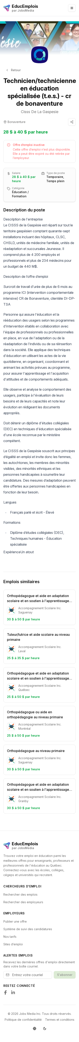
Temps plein (55, 181)
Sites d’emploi (13, 944)
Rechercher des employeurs (23, 902)
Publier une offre (15, 921)
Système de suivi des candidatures (27, 929)
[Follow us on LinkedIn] (13, 992)
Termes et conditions (59, 1019)
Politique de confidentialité (23, 1019)
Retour (16, 70)
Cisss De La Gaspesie (39, 112)
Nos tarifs (9, 936)
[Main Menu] (72, 8)
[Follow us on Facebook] (5, 992)
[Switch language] (34, 1028)
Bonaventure (16, 122)
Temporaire (54, 177)
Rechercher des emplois (20, 894)
